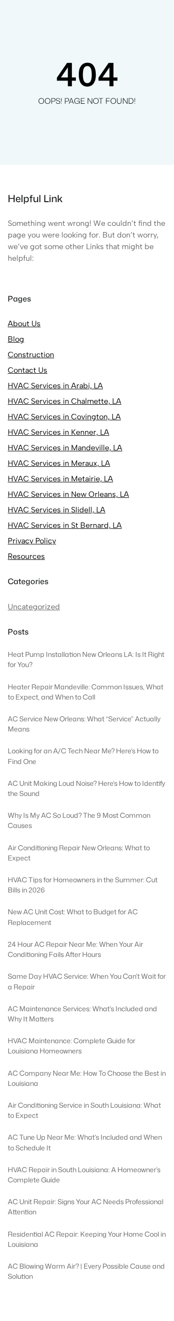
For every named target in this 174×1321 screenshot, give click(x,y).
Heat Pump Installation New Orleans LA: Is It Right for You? (86, 659)
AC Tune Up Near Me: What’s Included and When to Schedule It (85, 1142)
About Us (24, 323)
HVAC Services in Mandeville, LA (65, 447)
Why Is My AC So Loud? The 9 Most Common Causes (79, 820)
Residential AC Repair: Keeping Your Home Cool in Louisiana (87, 1239)
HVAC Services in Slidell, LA (56, 509)
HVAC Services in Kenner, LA (58, 432)
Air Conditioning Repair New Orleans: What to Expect (79, 853)
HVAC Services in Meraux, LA (59, 463)
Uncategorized (34, 606)
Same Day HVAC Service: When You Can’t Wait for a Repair (87, 981)
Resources (26, 556)
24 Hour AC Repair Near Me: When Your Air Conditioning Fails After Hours (75, 949)
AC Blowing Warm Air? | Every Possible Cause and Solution (86, 1271)
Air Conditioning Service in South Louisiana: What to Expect (84, 1110)
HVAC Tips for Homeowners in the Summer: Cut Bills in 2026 (83, 885)
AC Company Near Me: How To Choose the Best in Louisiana (87, 1078)
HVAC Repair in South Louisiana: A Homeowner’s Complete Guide (84, 1175)
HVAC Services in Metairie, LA (60, 478)
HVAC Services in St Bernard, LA (65, 525)
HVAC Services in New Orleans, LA (68, 494)
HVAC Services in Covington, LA (64, 416)
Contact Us (27, 370)
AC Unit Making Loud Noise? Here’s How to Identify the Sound (86, 788)
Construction (31, 354)
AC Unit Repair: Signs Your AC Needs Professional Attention (85, 1207)
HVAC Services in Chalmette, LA (64, 401)
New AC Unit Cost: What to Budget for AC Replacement (73, 917)
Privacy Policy (32, 540)
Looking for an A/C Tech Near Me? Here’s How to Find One (83, 756)
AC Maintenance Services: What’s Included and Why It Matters (82, 1014)
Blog (16, 339)
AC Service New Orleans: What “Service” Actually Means (84, 724)
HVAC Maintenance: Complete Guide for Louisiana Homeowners (71, 1046)
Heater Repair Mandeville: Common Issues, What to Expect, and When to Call (85, 692)
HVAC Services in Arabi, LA (55, 385)
